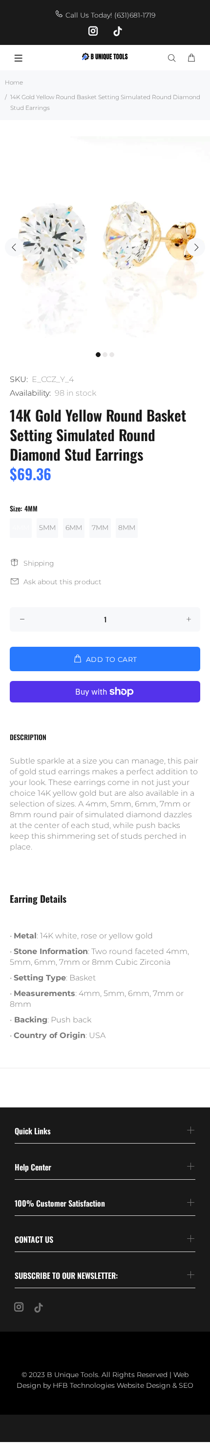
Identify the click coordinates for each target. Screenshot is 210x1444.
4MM (20, 527)
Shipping (38, 563)
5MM (47, 527)
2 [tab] (105, 354)
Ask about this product (62, 581)
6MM (73, 527)
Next (196, 247)
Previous (14, 247)
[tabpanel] (105, 241)
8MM (126, 527)
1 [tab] (98, 354)
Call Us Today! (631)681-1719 (110, 15)
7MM (100, 527)
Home (14, 82)
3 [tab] (111, 354)
